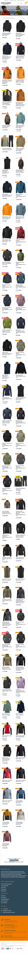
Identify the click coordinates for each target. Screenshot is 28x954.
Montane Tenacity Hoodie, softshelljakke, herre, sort (21, 646)
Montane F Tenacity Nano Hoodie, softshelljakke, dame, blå (7, 309)
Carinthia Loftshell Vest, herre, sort (20, 580)
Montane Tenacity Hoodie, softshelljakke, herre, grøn (21, 354)
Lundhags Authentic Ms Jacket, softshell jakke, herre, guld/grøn (7, 81)
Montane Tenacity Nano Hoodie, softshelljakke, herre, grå (7, 646)
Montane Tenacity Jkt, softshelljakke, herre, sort (6, 263)
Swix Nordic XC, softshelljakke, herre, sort (21, 376)
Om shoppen (3, 897)
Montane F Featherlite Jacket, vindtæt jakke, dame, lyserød (20, 691)
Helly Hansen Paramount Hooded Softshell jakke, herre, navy (6, 57)
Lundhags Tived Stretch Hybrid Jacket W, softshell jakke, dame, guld (20, 104)
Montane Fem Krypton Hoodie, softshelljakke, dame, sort (21, 422)
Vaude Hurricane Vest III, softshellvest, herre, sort (21, 398)
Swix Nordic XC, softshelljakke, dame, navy (7, 398)
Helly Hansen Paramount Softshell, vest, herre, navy (5, 377)
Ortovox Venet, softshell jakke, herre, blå (19, 801)
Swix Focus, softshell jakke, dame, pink (7, 781)
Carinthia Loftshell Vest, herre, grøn (6, 580)
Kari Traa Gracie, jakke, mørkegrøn (6, 714)
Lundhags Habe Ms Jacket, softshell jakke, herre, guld (20, 81)
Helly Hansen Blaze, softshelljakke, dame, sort (7, 691)
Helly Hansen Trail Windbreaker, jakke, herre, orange (6, 217)
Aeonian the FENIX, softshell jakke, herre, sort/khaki (6, 103)
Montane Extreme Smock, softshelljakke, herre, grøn (21, 264)
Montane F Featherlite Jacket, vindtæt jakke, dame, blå (20, 331)
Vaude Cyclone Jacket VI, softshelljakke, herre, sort (7, 537)
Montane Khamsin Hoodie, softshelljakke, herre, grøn (21, 445)
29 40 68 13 (5, 908)
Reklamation (3, 891)
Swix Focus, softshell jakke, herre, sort (21, 781)
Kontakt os (3, 895)
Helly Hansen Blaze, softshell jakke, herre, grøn (20, 126)
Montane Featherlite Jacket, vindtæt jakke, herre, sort (20, 536)
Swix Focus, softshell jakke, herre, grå (7, 801)
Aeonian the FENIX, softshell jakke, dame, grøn (6, 126)
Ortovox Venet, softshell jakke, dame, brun (19, 823)
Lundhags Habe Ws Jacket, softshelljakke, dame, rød (21, 241)
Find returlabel (4, 902)
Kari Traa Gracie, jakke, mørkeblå (20, 714)
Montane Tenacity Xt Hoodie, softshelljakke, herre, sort (7, 445)
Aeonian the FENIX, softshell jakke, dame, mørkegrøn (20, 171)
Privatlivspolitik (4, 901)
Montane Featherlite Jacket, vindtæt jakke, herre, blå (7, 421)
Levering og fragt (4, 885)
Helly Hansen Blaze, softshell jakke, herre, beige (20, 149)
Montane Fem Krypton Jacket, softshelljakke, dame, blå (21, 286)
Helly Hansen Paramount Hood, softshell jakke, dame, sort (6, 759)
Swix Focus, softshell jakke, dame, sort (21, 758)
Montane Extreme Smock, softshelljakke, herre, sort (7, 286)
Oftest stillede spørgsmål (6, 884)
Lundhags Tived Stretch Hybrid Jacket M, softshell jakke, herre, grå (20, 601)
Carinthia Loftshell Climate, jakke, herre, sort (7, 558)
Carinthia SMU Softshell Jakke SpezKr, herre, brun (6, 512)
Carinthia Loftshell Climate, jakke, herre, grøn (7, 600)
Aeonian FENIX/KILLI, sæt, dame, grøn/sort (7, 149)
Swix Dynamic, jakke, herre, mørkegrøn (20, 736)
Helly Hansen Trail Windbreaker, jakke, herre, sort (6, 240)
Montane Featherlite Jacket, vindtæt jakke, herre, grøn (7, 331)
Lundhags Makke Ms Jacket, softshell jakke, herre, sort (20, 57)
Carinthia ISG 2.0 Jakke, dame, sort (20, 558)
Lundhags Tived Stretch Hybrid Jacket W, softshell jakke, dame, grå (6, 624)
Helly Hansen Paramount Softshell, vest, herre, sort (5, 172)
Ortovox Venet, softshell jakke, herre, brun (5, 823)
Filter (23, 18)
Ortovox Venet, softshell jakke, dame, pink (5, 844)
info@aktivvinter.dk (7, 910)
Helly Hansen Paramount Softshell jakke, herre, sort (7, 353)
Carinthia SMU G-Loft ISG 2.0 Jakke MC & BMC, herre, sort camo (20, 669)
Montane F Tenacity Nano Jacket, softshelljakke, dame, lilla (21, 309)
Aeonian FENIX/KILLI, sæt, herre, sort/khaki (21, 489)
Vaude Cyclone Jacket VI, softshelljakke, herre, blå (21, 196)
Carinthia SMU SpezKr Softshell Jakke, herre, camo (6, 668)
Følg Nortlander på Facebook (9, 912)
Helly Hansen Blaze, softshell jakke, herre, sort (6, 34)
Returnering (3, 889)
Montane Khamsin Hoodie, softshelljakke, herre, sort (7, 490)
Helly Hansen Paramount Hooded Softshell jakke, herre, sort (20, 35)
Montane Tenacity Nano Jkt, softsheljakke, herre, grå (20, 467)
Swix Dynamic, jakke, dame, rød (7, 736)
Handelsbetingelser (5, 899)
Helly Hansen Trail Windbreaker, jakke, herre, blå (20, 217)
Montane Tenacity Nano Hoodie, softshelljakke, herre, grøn (7, 467)
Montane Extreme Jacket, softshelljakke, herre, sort (21, 624)
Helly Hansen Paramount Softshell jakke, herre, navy (7, 195)
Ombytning (3, 887)
